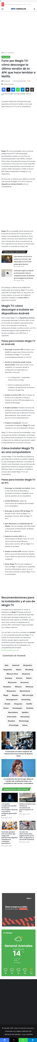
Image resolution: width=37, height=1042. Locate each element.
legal (6, 695)
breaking (29, 670)
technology (24, 721)
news (6, 708)
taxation (12, 721)
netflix (29, 704)
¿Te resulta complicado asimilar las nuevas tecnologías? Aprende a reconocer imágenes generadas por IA (9, 809)
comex (19, 678)
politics (25, 712)
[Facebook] (4, 90)
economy (25, 682)
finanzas (30, 687)
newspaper (18, 708)
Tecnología (10, 52)
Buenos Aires (13, 674)
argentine (8, 670)
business (26, 674)
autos (19, 670)
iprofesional (25, 691)
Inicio (4, 52)
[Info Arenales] (18, 9)
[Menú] (2, 9)
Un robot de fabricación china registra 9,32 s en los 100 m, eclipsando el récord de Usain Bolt (26, 835)
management (12, 700)
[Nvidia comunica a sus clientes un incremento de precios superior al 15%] (27, 797)
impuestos (12, 691)
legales (15, 695)
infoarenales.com (10, 1031)
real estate (12, 717)
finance (19, 687)
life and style (28, 695)
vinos (25, 725)
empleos (7, 687)
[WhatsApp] (18, 90)
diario (29, 678)
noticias (30, 708)
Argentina (28, 665)
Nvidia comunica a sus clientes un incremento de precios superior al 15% (27, 808)
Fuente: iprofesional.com (10, 650)
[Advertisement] (18, 30)
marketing (26, 700)
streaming (25, 717)
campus (9, 678)
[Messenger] (13, 90)
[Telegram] (23, 90)
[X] (8, 90)
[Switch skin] (35, 9)
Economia (12, 682)
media (8, 704)
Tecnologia (14, 725)
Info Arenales (6, 81)
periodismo (13, 712)
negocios (18, 704)
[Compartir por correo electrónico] (27, 90)
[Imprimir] (32, 90)
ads (7, 665)
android (16, 665)
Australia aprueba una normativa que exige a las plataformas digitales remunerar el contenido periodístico (9, 837)
